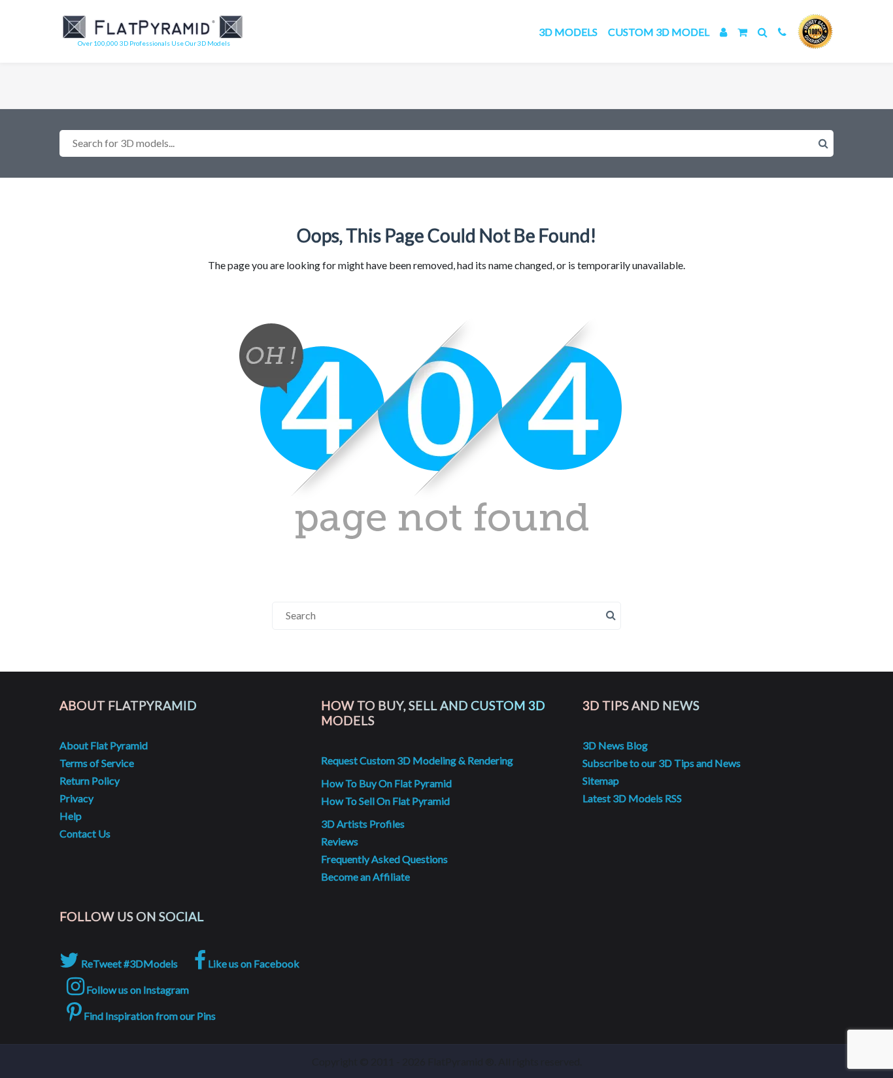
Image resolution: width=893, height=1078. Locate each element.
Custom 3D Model (658, 31)
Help (70, 815)
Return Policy (89, 780)
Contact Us (84, 833)
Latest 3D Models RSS (632, 798)
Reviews (339, 841)
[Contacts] (782, 31)
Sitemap (600, 780)
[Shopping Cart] (742, 31)
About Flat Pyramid (103, 745)
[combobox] (446, 143)
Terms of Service (96, 763)
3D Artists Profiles (363, 823)
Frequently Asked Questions (384, 859)
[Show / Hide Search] (762, 31)
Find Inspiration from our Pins (149, 1015)
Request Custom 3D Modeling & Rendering (417, 760)
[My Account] (723, 31)
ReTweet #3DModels (128, 963)
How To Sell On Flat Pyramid (385, 800)
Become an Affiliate (365, 876)
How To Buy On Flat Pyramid (386, 783)
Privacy (76, 798)
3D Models (568, 31)
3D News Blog (615, 745)
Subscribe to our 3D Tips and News (661, 763)
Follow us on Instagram (136, 989)
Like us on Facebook (252, 963)
